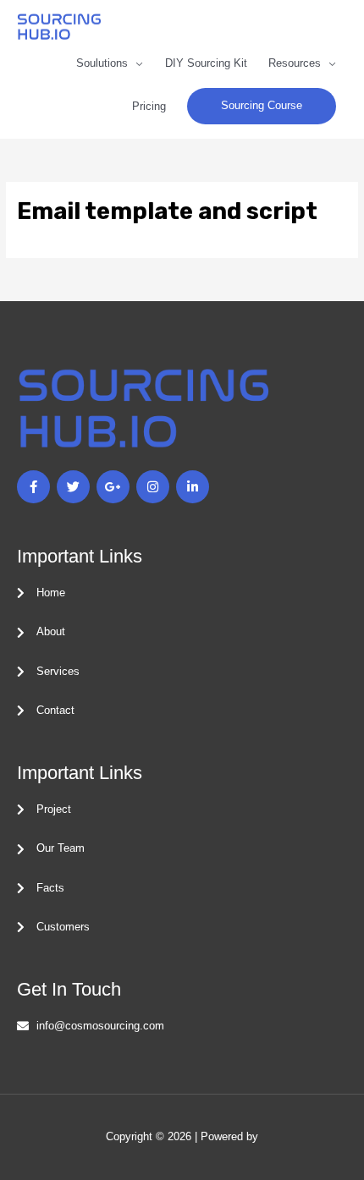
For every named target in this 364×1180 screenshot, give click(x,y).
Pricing (149, 106)
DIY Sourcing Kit (206, 63)
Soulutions (102, 63)
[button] (261, 106)
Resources (294, 63)
